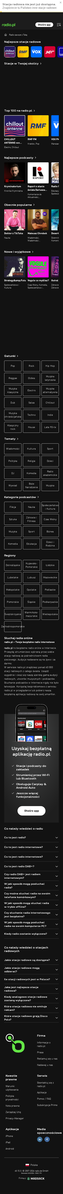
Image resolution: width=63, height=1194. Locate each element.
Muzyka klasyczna (12, 391)
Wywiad (13, 485)
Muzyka (50, 485)
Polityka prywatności (12, 1098)
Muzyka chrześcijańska (13, 415)
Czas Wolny (50, 519)
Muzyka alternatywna (50, 391)
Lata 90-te (50, 427)
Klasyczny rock (12, 427)
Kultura (31, 449)
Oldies (31, 378)
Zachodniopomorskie (13, 626)
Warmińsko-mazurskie (31, 614)
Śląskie (31, 602)
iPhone (9, 1136)
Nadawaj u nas (45, 1065)
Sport (50, 449)
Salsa (32, 403)
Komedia (31, 473)
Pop (13, 366)
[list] (31, 51)
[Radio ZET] (49, 51)
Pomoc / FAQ (44, 1099)
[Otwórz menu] (59, 25)
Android (10, 1149)
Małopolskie (12, 590)
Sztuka (13, 519)
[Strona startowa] (5, 34)
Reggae (13, 378)
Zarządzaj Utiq (13, 1112)
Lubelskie (12, 577)
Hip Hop (50, 366)
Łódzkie (50, 565)
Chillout (50, 403)
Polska (34, 1165)
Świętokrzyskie (13, 614)
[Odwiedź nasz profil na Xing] (47, 1139)
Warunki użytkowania (12, 1088)
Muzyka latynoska (50, 378)
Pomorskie (13, 602)
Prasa (40, 1052)
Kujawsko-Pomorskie (31, 565)
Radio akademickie (50, 473)
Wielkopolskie (50, 614)
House (31, 427)
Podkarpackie (50, 602)
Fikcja (13, 507)
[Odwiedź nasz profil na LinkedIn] (39, 1139)
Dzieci (50, 461)
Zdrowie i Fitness (31, 519)
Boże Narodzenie (31, 486)
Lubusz (31, 577)
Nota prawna (12, 1106)
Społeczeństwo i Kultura (50, 507)
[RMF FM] (23, 51)
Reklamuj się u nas (47, 1059)
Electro (31, 390)
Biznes (50, 531)
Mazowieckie (50, 577)
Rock (31, 366)
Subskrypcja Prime (47, 1105)
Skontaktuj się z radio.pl (45, 1085)
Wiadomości (13, 449)
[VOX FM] (36, 51)
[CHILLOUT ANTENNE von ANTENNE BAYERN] (9, 51)
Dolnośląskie (13, 565)
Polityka (12, 461)
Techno (31, 415)
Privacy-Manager (15, 1118)
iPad (8, 1142)
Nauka (31, 507)
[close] (60, 5)
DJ (12, 473)
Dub (12, 403)
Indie (50, 415)
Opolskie (31, 590)
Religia (31, 461)
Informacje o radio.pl (43, 1044)
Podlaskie (50, 590)
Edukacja (31, 544)
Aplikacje (42, 1092)
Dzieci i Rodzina (50, 544)
